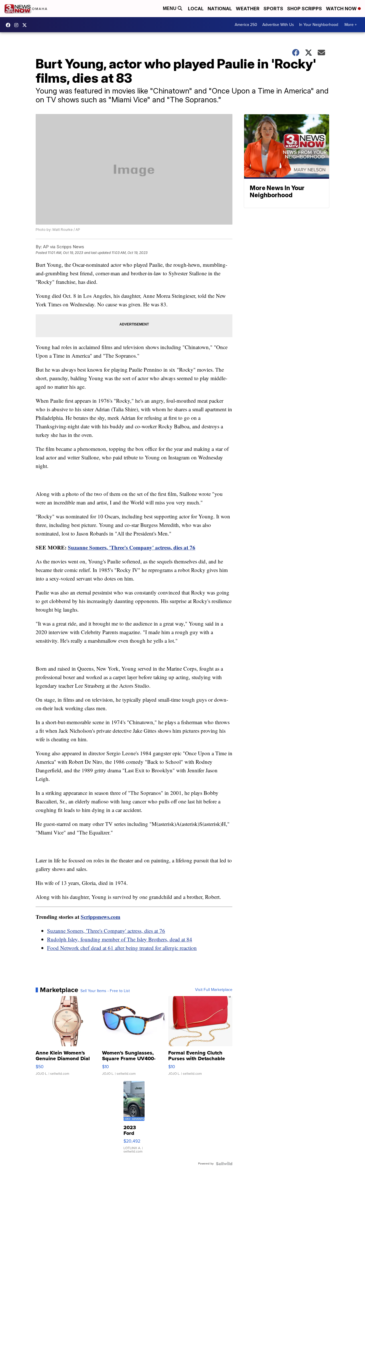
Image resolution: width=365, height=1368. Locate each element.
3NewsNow (9, 25)
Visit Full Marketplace (213, 990)
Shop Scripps (304, 8)
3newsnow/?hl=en (17, 25)
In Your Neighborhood (318, 25)
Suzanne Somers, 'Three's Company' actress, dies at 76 (131, 547)
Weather (247, 8)
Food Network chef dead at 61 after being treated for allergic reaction (122, 947)
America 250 (246, 25)
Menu (170, 8)
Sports (273, 8)
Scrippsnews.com (100, 917)
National (220, 8)
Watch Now (342, 8)
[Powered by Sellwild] (224, 1164)
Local (196, 8)
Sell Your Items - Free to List (105, 991)
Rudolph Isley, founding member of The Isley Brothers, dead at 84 (119, 939)
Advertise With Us (278, 25)
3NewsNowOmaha (26, 25)
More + (350, 25)
